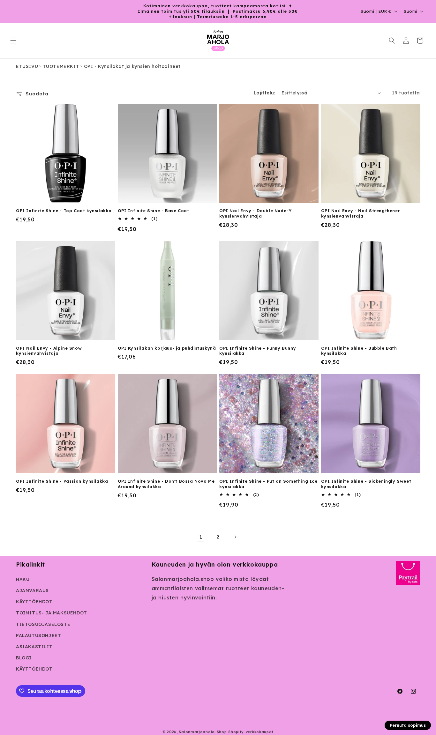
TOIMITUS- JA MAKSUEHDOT (51, 613)
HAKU (22, 579)
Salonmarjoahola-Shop (203, 732)
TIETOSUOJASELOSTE (43, 624)
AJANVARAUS (32, 590)
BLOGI (24, 658)
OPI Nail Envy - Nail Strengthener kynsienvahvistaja (360, 213)
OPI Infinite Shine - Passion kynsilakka (62, 481)
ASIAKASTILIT (34, 647)
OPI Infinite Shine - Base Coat (153, 210)
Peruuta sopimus (408, 725)
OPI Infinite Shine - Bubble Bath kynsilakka (359, 350)
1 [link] (200, 537)
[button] (13, 40)
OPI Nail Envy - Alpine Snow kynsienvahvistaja (49, 350)
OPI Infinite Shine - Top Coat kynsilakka (64, 210)
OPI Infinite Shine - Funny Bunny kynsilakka (257, 350)
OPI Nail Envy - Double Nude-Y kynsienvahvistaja (255, 213)
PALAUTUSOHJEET (38, 635)
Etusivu (27, 66)
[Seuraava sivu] (235, 537)
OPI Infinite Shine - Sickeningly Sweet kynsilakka (366, 484)
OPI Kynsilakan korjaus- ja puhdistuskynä (167, 348)
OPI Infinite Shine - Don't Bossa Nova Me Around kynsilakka (166, 484)
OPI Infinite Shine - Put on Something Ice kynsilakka (268, 484)
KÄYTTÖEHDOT (34, 602)
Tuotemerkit (61, 66)
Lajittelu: (264, 93)
